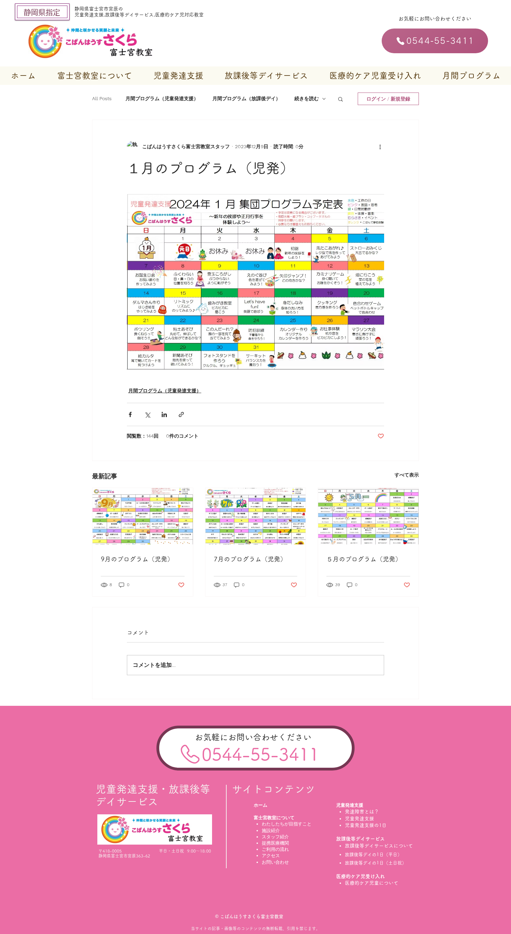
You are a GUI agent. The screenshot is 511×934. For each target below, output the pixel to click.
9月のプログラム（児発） (137, 559)
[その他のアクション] (380, 146)
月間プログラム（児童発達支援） (161, 98)
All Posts (102, 98)
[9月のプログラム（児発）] (142, 516)
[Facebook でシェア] (130, 414)
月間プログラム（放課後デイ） (246, 98)
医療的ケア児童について (374, 882)
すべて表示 (407, 475)
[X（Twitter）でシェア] (147, 414)
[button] (94, 75)
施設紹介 (271, 830)
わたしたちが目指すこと (286, 824)
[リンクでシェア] (181, 414)
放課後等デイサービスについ (376, 845)
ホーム (260, 805)
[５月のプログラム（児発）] (368, 516)
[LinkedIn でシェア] (164, 414)
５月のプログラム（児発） (364, 559)
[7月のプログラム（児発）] (255, 516)
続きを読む (306, 98)
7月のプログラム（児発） (250, 559)
